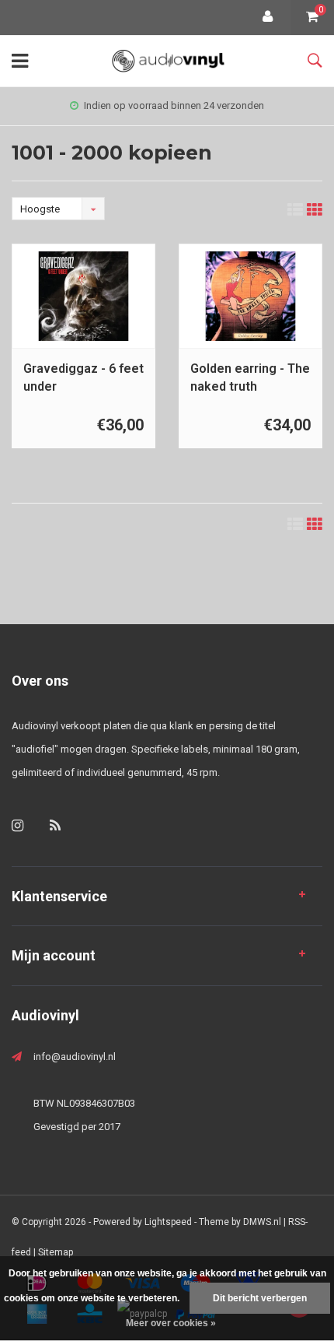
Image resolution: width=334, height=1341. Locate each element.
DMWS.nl (262, 1221)
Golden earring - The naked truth (250, 377)
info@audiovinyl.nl (74, 1056)
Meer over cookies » (171, 1323)
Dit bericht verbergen (260, 1298)
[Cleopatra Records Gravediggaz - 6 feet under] (83, 296)
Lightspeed (168, 1221)
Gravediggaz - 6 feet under (83, 377)
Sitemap (55, 1252)
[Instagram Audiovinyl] (17, 825)
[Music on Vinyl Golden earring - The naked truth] (250, 296)
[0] (312, 17)
